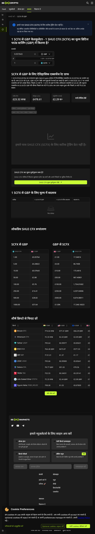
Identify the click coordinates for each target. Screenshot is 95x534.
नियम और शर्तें (35, 530)
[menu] (3, 22)
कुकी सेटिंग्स (67, 530)
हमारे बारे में (42, 480)
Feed (4, 9)
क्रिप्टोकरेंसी (56, 488)
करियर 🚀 (42, 484)
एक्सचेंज (55, 491)
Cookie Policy (84, 517)
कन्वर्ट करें (11, 16)
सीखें (54, 484)
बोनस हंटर (21, 9)
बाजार (29, 9)
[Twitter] (12, 426)
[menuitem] (3, 14)
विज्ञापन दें (37, 9)
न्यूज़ (54, 480)
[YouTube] (17, 426)
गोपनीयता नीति (47, 530)
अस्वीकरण (57, 530)
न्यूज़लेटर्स (12, 9)
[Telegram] (23, 426)
